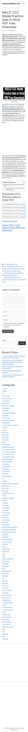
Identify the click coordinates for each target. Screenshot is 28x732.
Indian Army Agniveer (8, 498)
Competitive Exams (7, 459)
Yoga (3, 636)
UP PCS (4, 605)
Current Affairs (6, 466)
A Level (4, 388)
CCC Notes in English (8, 449)
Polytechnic (5, 566)
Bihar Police (5, 437)
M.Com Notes (6, 512)
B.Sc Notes (5, 415)
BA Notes (5, 427)
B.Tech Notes (6, 422)
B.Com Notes (6, 408)
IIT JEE (4, 495)
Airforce (4, 391)
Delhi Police (5, 473)
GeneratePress (14, 729)
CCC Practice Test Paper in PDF (11, 271)
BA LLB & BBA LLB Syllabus (10, 425)
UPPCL (4, 612)
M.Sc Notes (5, 517)
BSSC (3, 442)
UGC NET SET (6, 597)
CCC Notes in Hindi (11, 264)
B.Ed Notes (5, 410)
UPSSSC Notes (6, 622)
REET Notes (5, 573)
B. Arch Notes (6, 401)
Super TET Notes (7, 590)
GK (3, 478)
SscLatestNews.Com (12, 106)
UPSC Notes (5, 619)
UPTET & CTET (6, 624)
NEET (3, 556)
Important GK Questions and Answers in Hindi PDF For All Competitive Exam (14, 279)
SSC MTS (5, 585)
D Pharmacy (5, 469)
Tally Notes (5, 593)
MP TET (4, 546)
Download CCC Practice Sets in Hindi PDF (13, 185)
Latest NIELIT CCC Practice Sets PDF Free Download (15, 189)
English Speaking (7, 476)
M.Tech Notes (6, 520)
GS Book (4, 481)
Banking (4, 430)
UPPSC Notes (6, 614)
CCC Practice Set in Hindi (17, 268)
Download (22, 204)
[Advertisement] (14, 72)
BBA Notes (5, 432)
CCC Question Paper (8, 456)
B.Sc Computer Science (9, 413)
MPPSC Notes (6, 549)
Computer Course (7, 461)
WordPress (5, 634)
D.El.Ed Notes (6, 471)
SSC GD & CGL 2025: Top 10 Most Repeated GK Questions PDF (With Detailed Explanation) (12, 362)
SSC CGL (4, 580)
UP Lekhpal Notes (7, 602)
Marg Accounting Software (10, 527)
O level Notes (6, 561)
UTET (3, 629)
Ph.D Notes (5, 563)
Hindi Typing (5, 486)
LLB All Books (6, 508)
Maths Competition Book (9, 532)
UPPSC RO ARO (6, 617)
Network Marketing (7, 559)
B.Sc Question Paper (8, 420)
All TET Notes (6, 396)
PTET (3, 568)
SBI (3, 578)
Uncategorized (6, 600)
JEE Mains (5, 503)
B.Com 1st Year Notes (8, 405)
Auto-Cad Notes (7, 398)
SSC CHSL (5, 583)
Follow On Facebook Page (9, 221)
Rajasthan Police (7, 571)
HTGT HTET (5, 488)
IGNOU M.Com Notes (8, 493)
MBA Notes (5, 534)
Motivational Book (7, 539)
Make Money (6, 525)
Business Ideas (6, 444)
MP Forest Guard (7, 542)
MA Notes (5, 522)
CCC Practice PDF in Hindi (11, 266)
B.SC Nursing (6, 418)
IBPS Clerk (5, 491)
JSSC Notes (5, 505)
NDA (3, 554)
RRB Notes (5, 576)
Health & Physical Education (10, 483)
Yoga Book (5, 639)
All (5, 264)
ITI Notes (4, 500)
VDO (3, 631)
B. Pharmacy (5, 403)
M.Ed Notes (5, 515)
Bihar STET (5, 439)
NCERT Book (5, 551)
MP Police (5, 544)
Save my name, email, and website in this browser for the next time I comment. (14, 325)
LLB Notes (5, 510)
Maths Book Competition (9, 529)
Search (4, 340)
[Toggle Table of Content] (22, 182)
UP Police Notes (6, 607)
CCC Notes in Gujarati (8, 452)
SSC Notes (5, 588)
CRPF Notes (5, 464)
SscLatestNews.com (11, 4)
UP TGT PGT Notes (7, 610)
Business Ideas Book (8, 447)
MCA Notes (5, 537)
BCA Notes (5, 435)
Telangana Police (7, 595)
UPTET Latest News (8, 627)
